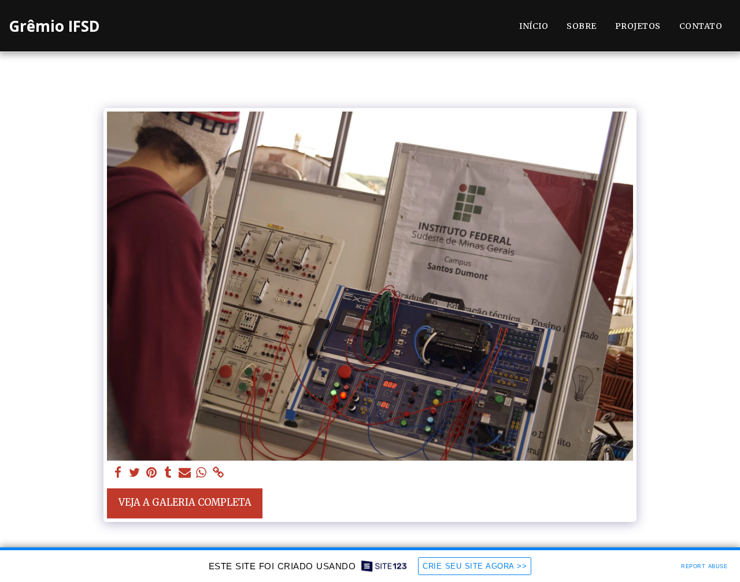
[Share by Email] (185, 473)
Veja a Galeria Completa (185, 502)
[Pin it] (151, 473)
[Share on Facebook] (118, 473)
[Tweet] (135, 473)
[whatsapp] (201, 473)
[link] (218, 473)
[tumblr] (168, 473)
